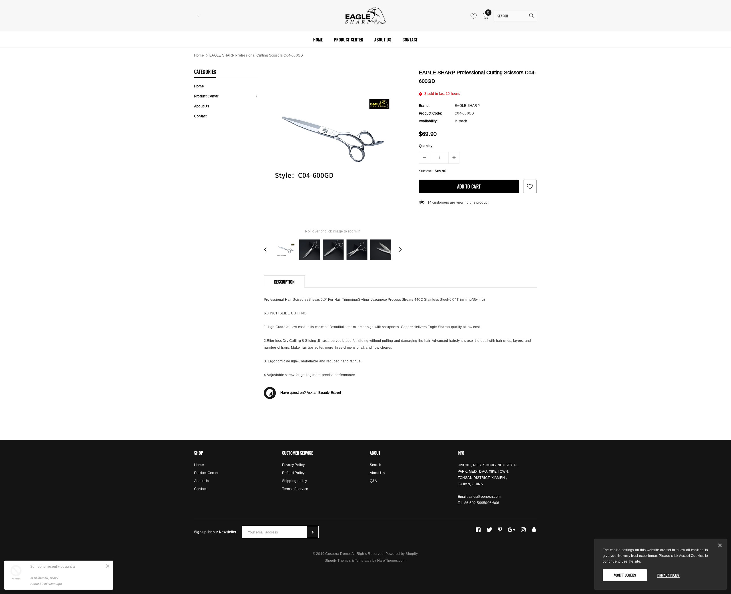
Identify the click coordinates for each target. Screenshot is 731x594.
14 (429, 202)
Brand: (424, 105)
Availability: (428, 121)
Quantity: (426, 146)
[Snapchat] (534, 529)
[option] (333, 139)
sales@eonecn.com (485, 496)
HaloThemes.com (391, 560)
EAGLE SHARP (467, 105)
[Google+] (511, 529)
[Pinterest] (500, 529)
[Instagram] (523, 529)
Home (199, 55)
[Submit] (312, 532)
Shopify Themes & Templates (348, 560)
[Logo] (365, 15)
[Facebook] (478, 529)
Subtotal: (426, 171)
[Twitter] (489, 529)
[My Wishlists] (472, 16)
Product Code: (430, 113)
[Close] (107, 566)
